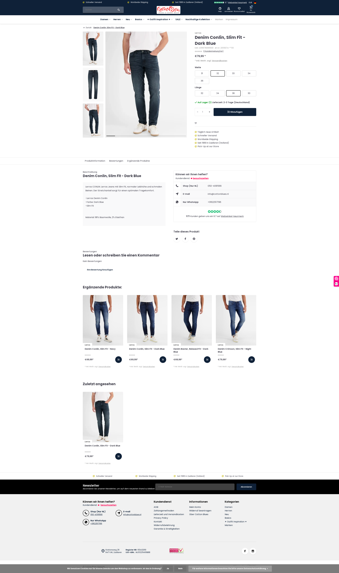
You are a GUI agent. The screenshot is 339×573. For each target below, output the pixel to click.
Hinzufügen (236, 111)
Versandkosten (219, 60)
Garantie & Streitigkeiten (167, 528)
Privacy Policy (161, 518)
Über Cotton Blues (198, 514)
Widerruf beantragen (200, 510)
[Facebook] (245, 551)
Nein (180, 568)
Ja (168, 568)
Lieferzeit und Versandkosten (169, 514)
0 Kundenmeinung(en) (213, 51)
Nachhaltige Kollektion (198, 19)
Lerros (198, 33)
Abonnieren (246, 487)
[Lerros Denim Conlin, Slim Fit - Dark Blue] (147, 320)
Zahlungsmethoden (164, 510)
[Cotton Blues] (168, 10)
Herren (117, 19)
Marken (219, 19)
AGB (156, 507)
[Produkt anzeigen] (118, 359)
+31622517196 (214, 202)
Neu (128, 19)
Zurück (89, 27)
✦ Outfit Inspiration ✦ (158, 19)
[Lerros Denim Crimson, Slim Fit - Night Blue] (236, 320)
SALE (177, 19)
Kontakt (158, 521)
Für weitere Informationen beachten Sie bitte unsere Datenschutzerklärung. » (230, 568)
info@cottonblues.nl (218, 194)
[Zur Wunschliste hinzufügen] (196, 123)
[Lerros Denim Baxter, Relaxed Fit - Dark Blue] (191, 320)
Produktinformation (95, 160)
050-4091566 (215, 185)
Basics (138, 19)
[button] (93, 135)
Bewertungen (116, 160)
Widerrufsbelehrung (164, 525)
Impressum (231, 19)
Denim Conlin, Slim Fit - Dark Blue (108, 27)
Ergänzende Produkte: (138, 160)
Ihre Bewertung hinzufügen (100, 269)
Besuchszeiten (201, 178)
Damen (104, 19)
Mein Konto (195, 507)
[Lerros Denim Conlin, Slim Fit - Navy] (103, 320)
